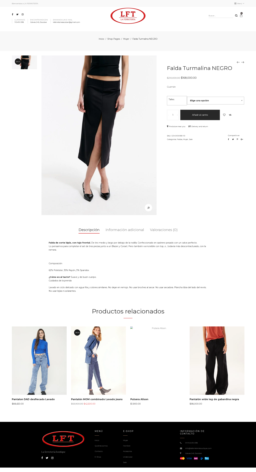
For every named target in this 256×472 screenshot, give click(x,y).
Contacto (99, 451)
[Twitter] (17, 14)
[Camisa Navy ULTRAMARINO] (238, 62)
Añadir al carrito (200, 115)
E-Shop (98, 457)
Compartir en (234, 135)
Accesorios (127, 451)
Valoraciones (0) (164, 230)
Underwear (128, 457)
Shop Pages (113, 39)
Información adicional (124, 230)
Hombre (126, 446)
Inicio (101, 39)
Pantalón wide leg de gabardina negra (214, 399)
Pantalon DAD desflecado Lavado (33, 399)
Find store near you (177, 126)
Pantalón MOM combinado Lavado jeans (97, 399)
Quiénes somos (101, 446)
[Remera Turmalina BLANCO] (242, 62)
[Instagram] (23, 14)
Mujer (126, 39)
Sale (190, 139)
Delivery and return (199, 126)
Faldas (179, 139)
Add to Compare (230, 115)
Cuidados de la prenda (60, 280)
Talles (171, 99)
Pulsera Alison (139, 399)
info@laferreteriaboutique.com (198, 448)
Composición (55, 263)
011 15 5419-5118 (191, 443)
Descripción (89, 230)
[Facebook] (13, 14)
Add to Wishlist (224, 115)
